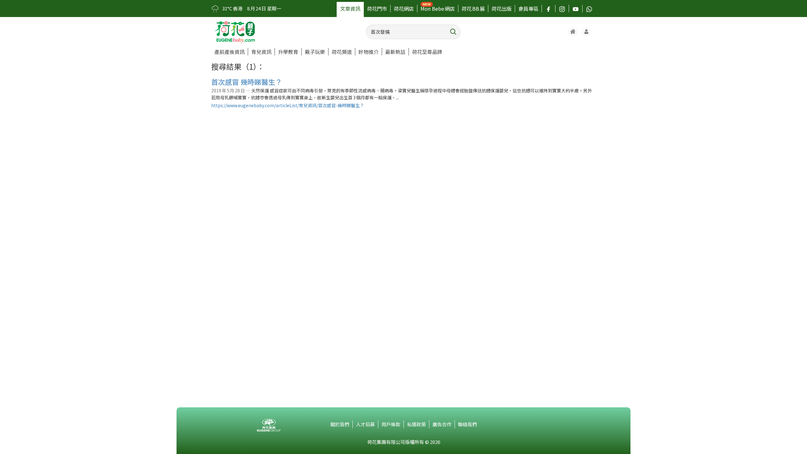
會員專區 (528, 8)
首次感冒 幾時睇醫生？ (246, 82)
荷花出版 (501, 8)
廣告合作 (442, 424)
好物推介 (368, 51)
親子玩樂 (315, 51)
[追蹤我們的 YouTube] (575, 8)
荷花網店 (404, 8)
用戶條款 (390, 424)
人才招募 (365, 424)
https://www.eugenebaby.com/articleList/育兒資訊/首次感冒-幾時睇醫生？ (287, 105)
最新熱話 (395, 51)
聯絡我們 (467, 424)
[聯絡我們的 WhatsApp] (589, 8)
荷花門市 (377, 8)
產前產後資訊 (229, 51)
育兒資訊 (261, 51)
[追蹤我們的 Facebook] (548, 8)
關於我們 (339, 424)
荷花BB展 (473, 8)
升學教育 (288, 51)
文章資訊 (350, 8)
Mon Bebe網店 (438, 8)
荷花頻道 (342, 51)
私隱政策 (416, 424)
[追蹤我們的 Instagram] (562, 8)
